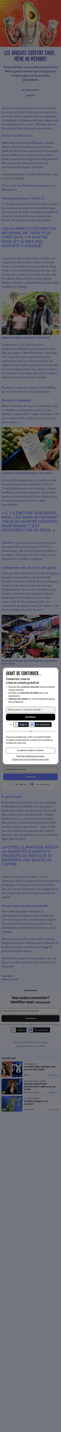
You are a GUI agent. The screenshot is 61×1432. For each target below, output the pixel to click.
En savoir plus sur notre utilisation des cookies (30, 760)
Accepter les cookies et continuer (30, 751)
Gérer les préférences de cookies (30, 756)
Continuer (30, 717)
